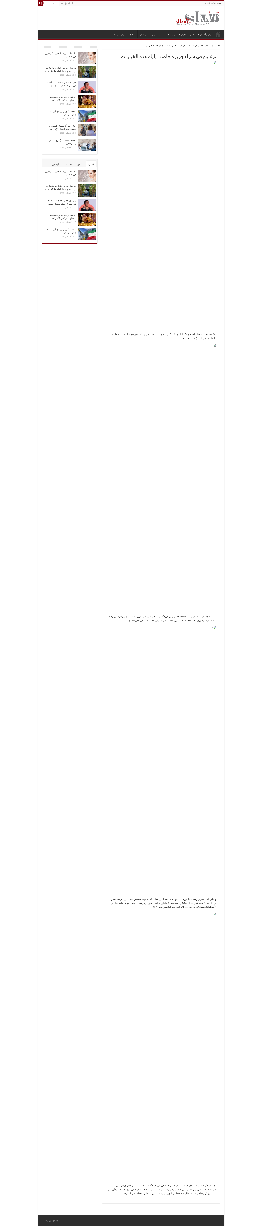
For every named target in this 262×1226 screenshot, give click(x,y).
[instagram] (62, 3)
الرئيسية (217, 34)
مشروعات (170, 34)
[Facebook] (72, 3)
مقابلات (131, 34)
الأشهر (80, 164)
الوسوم (56, 164)
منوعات (120, 34)
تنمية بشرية (155, 34)
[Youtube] (65, 3)
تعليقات (68, 164)
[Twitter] (69, 3)
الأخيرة (91, 164)
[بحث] (40, 3)
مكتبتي (142, 34)
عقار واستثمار (187, 34)
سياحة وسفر (201, 45)
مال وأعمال (205, 34)
